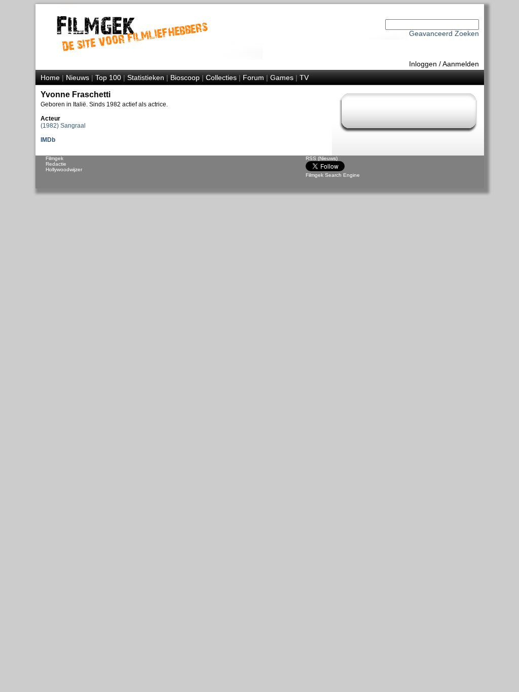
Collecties (221, 77)
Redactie (56, 164)
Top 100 (108, 77)
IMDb (48, 139)
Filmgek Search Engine (333, 175)
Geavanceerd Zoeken (444, 33)
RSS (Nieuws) (322, 158)
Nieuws (77, 77)
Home (50, 77)
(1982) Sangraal (63, 125)
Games (281, 77)
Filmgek (54, 158)
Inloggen (423, 64)
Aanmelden (460, 64)
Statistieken (145, 77)
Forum (253, 77)
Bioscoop (185, 77)
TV (304, 77)
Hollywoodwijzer (64, 169)
